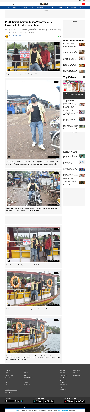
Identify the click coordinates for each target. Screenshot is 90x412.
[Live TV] (83, 4)
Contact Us (7, 370)
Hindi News (7, 380)
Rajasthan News (76, 372)
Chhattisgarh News (64, 384)
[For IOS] (80, 401)
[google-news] (22, 401)
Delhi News (62, 372)
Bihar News (62, 370)
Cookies (16, 410)
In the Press (7, 377)
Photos (53, 7)
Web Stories (7, 385)
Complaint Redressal (9, 375)
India (20, 7)
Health (66, 7)
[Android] (80, 0)
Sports (31, 7)
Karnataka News (63, 389)
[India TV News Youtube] (84, 0)
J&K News (62, 387)
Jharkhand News (63, 375)
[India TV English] (45, 4)
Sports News (26, 379)
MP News (62, 377)
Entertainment (39, 7)
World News (26, 372)
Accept (65, 410)
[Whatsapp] (58, 36)
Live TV (6, 382)
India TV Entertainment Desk (15, 35)
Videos (14, 7)
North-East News (63, 379)
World (25, 7)
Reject (72, 410)
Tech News (26, 380)
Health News (26, 385)
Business (73, 7)
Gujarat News (63, 385)
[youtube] (15, 401)
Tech (47, 7)
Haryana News (63, 373)
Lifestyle (60, 7)
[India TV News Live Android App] (38, 401)
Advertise (7, 373)
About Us (7, 372)
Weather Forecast (8, 392)
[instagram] (12, 401)
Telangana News (76, 373)
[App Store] (49, 401)
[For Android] (69, 401)
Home (8, 7)
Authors (6, 384)
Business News (27, 384)
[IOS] (79, 0)
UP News (62, 382)
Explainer (81, 7)
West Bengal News (76, 375)
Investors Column (8, 379)
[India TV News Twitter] (83, 0)
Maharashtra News (76, 370)
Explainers (26, 382)
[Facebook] (6, 401)
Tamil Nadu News (63, 380)
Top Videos (69, 77)
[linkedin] (18, 401)
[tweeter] (9, 401)
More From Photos (73, 40)
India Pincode (8, 393)
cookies (58, 410)
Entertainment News (28, 377)
